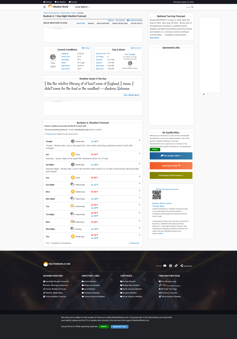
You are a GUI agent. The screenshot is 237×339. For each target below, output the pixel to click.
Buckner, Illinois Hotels (161, 203)
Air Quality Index (172, 155)
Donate (104, 326)
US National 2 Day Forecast (171, 175)
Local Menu (80, 7)
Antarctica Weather (92, 285)
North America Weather (132, 289)
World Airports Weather (171, 296)
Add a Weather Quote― (132, 95)
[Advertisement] (93, 35)
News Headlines (120, 23)
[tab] (93, 141)
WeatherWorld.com (59, 264)
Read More (154, 38)
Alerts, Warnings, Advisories (56, 285)
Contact (74, 2)
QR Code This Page (168, 289)
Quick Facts (136, 23)
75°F (171, 285)
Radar (91, 23)
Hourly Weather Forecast (55, 289)
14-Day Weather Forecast (55, 296)
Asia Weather (89, 289)
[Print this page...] (170, 265)
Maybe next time (119, 326)
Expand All (50, 134)
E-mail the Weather (135, 20)
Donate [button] (155, 149)
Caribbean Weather (92, 293)
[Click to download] (156, 195)
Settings (48, 2)
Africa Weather (90, 281)
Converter (137, 48)
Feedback (121, 20)
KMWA (160, 233)
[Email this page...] (164, 265)
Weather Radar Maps (54, 293)
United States (65, 13)
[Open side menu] (44, 7)
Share (112, 20)
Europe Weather (129, 281)
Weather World (60, 6)
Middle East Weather (131, 285)
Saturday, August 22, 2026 (183, 2)
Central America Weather (94, 296)
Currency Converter (169, 293)
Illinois (74, 13)
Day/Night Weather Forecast (57, 281)
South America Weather (132, 296)
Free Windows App (168, 281)
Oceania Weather (129, 293)
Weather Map (103, 23)
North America (54, 13)
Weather (81, 23)
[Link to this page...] (176, 265)
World (45, 13)
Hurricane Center (170, 165)
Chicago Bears (158, 206)
